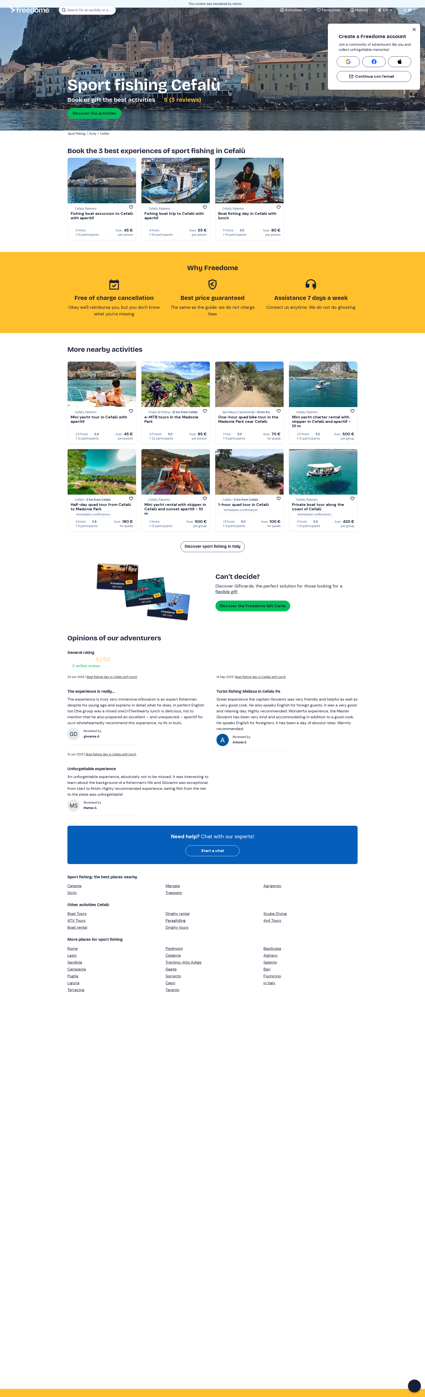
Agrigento (272, 885)
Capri (170, 982)
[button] (414, 1386)
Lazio (71, 955)
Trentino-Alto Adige (183, 962)
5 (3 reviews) (182, 99)
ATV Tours (76, 920)
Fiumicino (272, 976)
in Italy (269, 982)
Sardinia (74, 962)
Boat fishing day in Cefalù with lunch (247, 216)
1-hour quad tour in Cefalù (243, 504)
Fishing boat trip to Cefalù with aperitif (174, 216)
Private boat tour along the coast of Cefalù (318, 507)
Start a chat (212, 850)
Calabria (173, 955)
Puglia (72, 976)
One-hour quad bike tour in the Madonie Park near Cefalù (248, 419)
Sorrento (173, 976)
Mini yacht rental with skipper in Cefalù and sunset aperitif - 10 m (175, 509)
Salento (270, 962)
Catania (74, 885)
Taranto (172, 989)
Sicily (72, 892)
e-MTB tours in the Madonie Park (171, 419)
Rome (72, 948)
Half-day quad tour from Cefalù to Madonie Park (101, 507)
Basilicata (272, 948)
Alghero (270, 955)
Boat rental (77, 927)
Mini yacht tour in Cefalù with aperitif (99, 419)
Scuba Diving (275, 913)
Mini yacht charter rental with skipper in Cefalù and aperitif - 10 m (321, 421)
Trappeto (174, 892)
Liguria (73, 982)
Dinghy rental (178, 913)
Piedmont (174, 948)
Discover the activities (94, 113)
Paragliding (176, 920)
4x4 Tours (272, 920)
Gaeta (171, 969)
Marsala (173, 885)
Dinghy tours (177, 927)
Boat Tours (77, 913)
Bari (267, 969)
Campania (76, 969)
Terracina (75, 989)
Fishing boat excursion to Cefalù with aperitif (102, 216)
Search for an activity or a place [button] (90, 10)
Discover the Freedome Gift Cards (253, 605)
